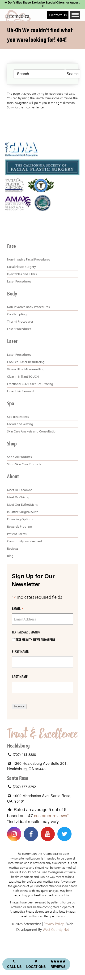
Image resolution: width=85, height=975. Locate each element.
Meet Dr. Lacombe (19, 490)
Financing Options (20, 519)
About (13, 476)
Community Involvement (24, 541)
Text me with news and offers (35, 640)
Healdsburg (18, 745)
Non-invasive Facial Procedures (28, 259)
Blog (10, 556)
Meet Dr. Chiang (18, 497)
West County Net (56, 930)
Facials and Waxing (20, 424)
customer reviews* (51, 815)
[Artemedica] (18, 16)
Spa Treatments (18, 417)
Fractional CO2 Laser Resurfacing (30, 384)
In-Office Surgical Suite (22, 512)
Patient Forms (17, 534)
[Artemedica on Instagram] (14, 834)
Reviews (12, 548)
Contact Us (58, 15)
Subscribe (19, 706)
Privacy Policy (54, 924)
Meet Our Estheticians (22, 504)
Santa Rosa (17, 778)
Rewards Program (19, 526)
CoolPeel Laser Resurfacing (26, 362)
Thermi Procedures (20, 321)
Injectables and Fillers (22, 274)
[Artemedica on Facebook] (31, 834)
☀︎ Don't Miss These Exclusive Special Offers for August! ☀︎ (42, 4)
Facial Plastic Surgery (21, 267)
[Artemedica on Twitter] (64, 834)
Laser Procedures (19, 281)
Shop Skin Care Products (24, 464)
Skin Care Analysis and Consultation (32, 431)
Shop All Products (19, 457)
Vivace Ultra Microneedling (25, 369)
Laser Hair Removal (20, 391)
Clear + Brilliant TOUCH (23, 376)
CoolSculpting (17, 314)
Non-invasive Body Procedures (28, 307)
